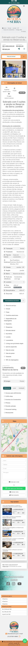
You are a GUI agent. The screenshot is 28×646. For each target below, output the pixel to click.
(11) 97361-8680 (15, 3)
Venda (9, 28)
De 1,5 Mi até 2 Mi (6, 609)
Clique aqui (5, 566)
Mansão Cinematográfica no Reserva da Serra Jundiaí (12, 528)
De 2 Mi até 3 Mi (6, 611)
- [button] (3, 427)
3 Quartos (5, 599)
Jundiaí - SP (16, 28)
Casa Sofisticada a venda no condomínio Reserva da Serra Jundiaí (13, 539)
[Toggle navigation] (24, 6)
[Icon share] (12, 1)
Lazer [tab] (14, 388)
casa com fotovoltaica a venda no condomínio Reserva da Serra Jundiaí (12, 506)
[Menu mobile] (14, 14)
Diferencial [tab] (7, 388)
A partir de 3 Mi (6, 614)
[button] (4, 67)
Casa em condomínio (9, 29)
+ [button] (3, 425)
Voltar (24, 31)
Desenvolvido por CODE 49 (14, 644)
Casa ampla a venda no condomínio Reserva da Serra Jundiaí (11, 517)
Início (4, 28)
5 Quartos (4, 604)
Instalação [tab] (21, 388)
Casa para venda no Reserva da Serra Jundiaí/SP (12, 550)
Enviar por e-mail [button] (14, 482)
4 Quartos (5, 601)
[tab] (11, 56)
